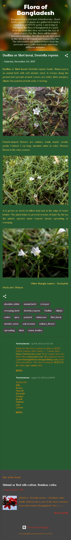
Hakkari (20, 401)
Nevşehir (20, 393)
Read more (61, 513)
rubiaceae (41, 317)
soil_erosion (29, 323)
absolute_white (11, 304)
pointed (28, 317)
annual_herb (30, 304)
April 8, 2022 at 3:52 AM (42, 343)
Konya (19, 387)
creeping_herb (11, 310)
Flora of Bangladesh (35, 9)
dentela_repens (32, 310)
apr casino (31, 365)
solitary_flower (47, 323)
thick (21, 330)
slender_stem (11, 323)
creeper (44, 304)
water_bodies (35, 330)
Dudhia (48, 310)
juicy (17, 317)
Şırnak (19, 399)
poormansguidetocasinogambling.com (37, 359)
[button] (66, 56)
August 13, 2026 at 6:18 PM (43, 377)
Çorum (19, 407)
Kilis (18, 385)
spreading (9, 330)
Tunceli (19, 390)
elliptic (59, 310)
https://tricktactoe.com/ (28, 353)
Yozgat (19, 396)
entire (7, 317)
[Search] (66, 7)
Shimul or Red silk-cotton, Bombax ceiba (29, 485)
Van (18, 404)
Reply (19, 370)
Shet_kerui (56, 317)
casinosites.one (35, 356)
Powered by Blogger (37, 527)
